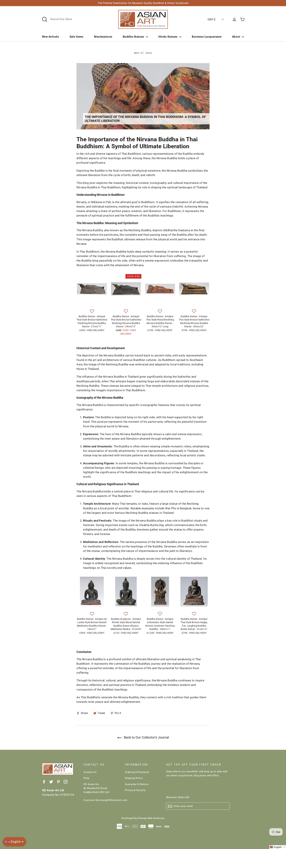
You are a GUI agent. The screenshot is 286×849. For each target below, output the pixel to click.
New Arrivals (50, 36)
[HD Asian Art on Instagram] (66, 781)
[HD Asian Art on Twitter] (51, 781)
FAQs (86, 778)
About (236, 36)
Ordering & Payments (137, 772)
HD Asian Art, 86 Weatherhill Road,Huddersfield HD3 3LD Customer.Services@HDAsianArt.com (101, 792)
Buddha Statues (133, 36)
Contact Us (89, 772)
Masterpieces (103, 36)
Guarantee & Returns (137, 784)
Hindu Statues (168, 36)
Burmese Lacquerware (206, 36)
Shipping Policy (134, 778)
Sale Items (77, 36)
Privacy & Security (135, 790)
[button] (92, 311)
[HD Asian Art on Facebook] (44, 781)
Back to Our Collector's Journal (146, 737)
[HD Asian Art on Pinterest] (58, 781)
